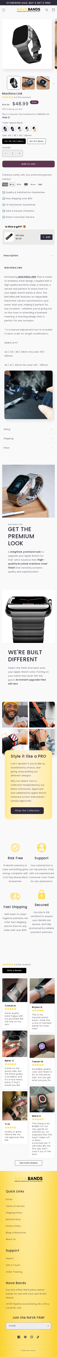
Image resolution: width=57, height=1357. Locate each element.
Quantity (6, 147)
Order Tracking (14, 1271)
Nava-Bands (31, 1350)
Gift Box (20, 235)
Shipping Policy (14, 1212)
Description (11, 255)
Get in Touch (13, 1265)
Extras (9, 1199)
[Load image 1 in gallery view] (13, 82)
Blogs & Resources (16, 1232)
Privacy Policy (13, 1226)
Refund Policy (13, 1219)
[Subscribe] (48, 1325)
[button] (3, 10)
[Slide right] (54, 83)
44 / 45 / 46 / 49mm (14, 141)
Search (10, 1258)
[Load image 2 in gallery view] (28, 82)
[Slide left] (3, 83)
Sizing (7, 429)
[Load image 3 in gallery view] (43, 82)
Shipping (9, 438)
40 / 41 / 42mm (36, 141)
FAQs (6, 447)
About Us (11, 1239)
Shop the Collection (27, 810)
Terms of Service (15, 1206)
